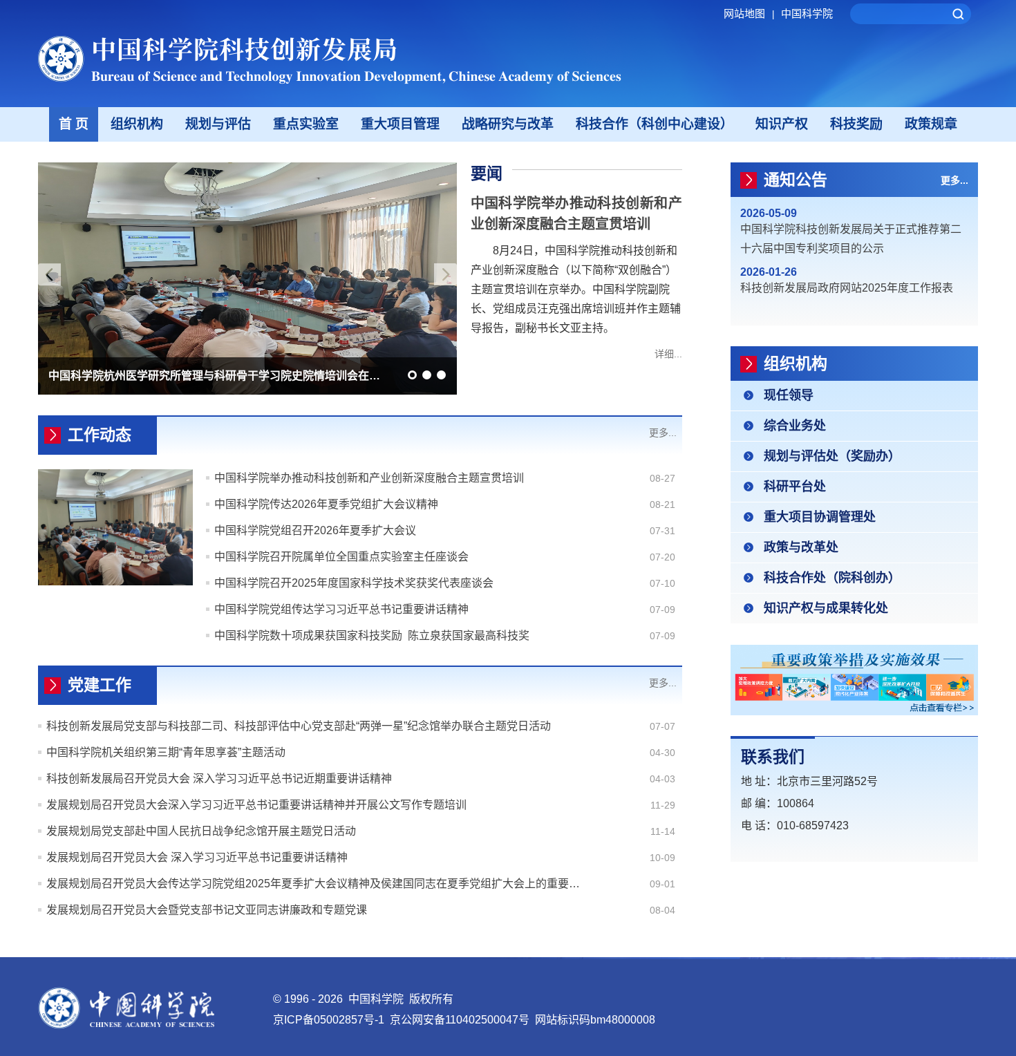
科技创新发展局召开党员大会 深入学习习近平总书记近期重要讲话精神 (219, 778)
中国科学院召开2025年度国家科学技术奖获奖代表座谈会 (353, 583)
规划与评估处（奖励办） (832, 456)
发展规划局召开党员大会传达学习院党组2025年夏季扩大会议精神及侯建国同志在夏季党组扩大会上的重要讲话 (316, 883)
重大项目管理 (400, 124)
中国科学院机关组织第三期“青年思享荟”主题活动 (165, 752)
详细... (668, 353)
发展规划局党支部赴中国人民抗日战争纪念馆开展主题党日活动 (201, 831)
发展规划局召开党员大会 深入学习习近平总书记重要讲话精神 (197, 857)
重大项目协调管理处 (820, 517)
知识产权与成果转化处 (826, 608)
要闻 (486, 173)
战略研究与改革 (508, 124)
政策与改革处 (801, 547)
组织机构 (137, 124)
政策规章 (931, 124)
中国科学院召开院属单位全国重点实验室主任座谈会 (341, 557)
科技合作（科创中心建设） (654, 124)
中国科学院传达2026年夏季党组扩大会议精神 (326, 504)
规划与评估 (218, 124)
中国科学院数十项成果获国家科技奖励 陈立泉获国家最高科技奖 (371, 635)
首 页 (73, 124)
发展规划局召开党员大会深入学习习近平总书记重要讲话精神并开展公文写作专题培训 (256, 805)
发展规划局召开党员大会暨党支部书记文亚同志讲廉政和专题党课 (206, 910)
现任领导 (788, 395)
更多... (663, 432)
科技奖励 (856, 124)
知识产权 (781, 124)
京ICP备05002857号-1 (328, 1020)
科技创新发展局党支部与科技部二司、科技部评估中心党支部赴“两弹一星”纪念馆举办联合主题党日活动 (298, 726)
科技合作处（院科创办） (832, 578)
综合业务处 (795, 426)
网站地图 (749, 13)
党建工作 (99, 685)
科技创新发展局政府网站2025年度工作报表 (846, 288)
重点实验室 (306, 124)
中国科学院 (807, 13)
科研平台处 (795, 486)
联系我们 (773, 757)
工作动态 (99, 435)
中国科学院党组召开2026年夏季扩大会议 (315, 530)
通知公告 (795, 180)
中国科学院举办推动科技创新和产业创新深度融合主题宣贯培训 (369, 478)
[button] (412, 374)
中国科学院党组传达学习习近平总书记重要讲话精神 (341, 609)
